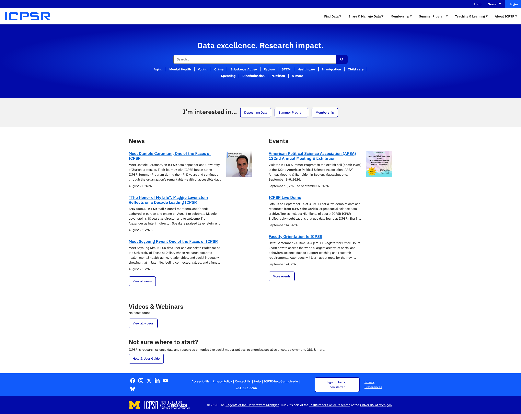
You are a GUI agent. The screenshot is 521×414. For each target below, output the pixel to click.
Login (513, 4)
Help (478, 4)
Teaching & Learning (470, 16)
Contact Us (243, 381)
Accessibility (200, 381)
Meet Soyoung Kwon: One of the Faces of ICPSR (173, 241)
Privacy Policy (222, 381)
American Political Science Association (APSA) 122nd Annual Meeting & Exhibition (312, 156)
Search (493, 4)
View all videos (143, 323)
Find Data (331, 16)
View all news (142, 281)
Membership (400, 16)
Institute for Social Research (329, 405)
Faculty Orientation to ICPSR (295, 236)
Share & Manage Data (364, 16)
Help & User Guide (146, 358)
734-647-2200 (246, 388)
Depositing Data (255, 112)
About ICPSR (504, 16)
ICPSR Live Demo (285, 197)
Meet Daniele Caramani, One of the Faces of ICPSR (170, 156)
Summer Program (432, 16)
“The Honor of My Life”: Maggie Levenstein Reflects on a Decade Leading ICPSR (168, 200)
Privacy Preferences (373, 384)
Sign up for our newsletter (337, 384)
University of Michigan (376, 405)
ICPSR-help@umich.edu (281, 381)
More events (282, 276)
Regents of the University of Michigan (252, 405)
